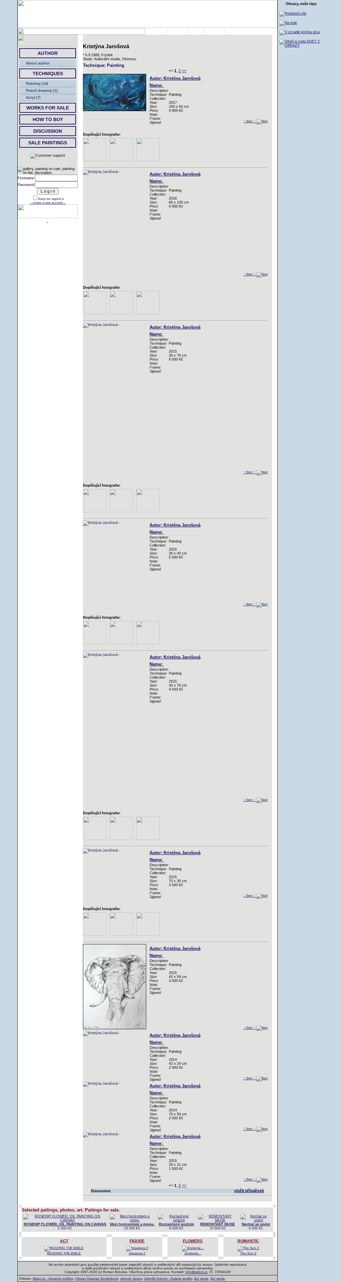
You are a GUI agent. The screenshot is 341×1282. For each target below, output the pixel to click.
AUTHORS (178, 31)
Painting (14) (37, 83)
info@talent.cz (196, 1272)
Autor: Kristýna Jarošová (175, 78)
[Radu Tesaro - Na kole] (288, 23)
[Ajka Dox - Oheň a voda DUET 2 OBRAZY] (301, 45)
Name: (157, 85)
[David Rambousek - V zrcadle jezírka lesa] (299, 32)
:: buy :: (249, 121)
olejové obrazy (131, 1278)
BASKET (233, 31)
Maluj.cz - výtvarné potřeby (53, 1278)
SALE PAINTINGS (47, 142)
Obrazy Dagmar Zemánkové (96, 1278)
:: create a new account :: (48, 202)
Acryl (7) (33, 97)
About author (38, 63)
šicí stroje (201, 1278)
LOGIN (196, 31)
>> (184, 71)
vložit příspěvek (249, 1191)
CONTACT (214, 31)
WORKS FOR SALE (47, 107)
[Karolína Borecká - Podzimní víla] (292, 13)
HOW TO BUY (48, 119)
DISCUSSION (47, 131)
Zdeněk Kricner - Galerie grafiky (168, 1278)
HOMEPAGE (155, 31)
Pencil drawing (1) (42, 90)
